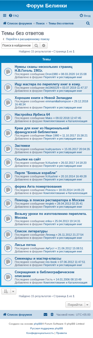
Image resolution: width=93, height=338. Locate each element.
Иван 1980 (52, 135)
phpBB (38, 323)
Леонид (50, 234)
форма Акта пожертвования (38, 186)
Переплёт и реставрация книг (62, 77)
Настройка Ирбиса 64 (32, 114)
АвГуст (50, 248)
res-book (51, 261)
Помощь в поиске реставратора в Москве (49, 200)
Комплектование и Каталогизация (65, 121)
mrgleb (49, 203)
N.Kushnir (51, 162)
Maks (48, 118)
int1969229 (52, 87)
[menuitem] (14, 16)
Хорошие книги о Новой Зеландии (43, 98)
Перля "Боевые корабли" (36, 173)
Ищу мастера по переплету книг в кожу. (48, 84)
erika (48, 221)
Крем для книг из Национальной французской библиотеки (42, 130)
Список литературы (31, 231)
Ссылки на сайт (28, 159)
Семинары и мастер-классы (38, 258)
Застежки (22, 146)
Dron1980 (51, 74)
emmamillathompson (58, 101)
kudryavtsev (53, 149)
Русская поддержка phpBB (46, 328)
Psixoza (50, 189)
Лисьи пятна (25, 245)
